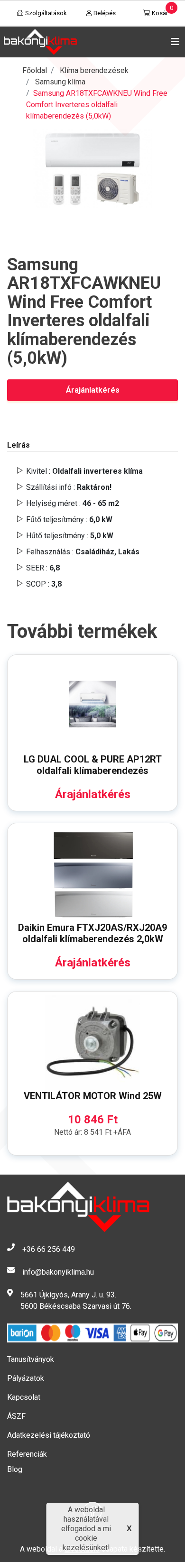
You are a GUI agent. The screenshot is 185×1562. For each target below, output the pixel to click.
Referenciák (27, 1454)
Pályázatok (25, 1378)
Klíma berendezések (94, 70)
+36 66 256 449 (48, 1249)
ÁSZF (16, 1416)
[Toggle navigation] (173, 41)
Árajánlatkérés (93, 390)
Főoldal (34, 70)
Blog (14, 1469)
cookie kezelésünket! (86, 1543)
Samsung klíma (60, 81)
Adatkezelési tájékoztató (48, 1435)
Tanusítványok (30, 1359)
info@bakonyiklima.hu (58, 1272)
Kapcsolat (23, 1397)
